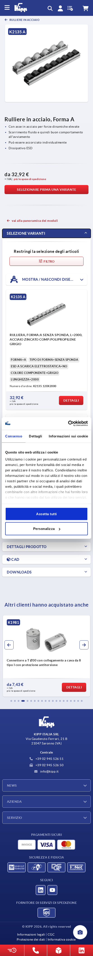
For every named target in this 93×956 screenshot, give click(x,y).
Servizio (14, 817)
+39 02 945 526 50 (49, 765)
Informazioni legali (31, 934)
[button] (11, 701)
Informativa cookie (62, 939)
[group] (46, 656)
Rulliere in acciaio (24, 19)
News (12, 785)
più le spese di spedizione (30, 179)
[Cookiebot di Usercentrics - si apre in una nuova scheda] (68, 424)
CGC (51, 934)
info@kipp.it (49, 771)
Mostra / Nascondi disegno (50, 279)
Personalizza (44, 529)
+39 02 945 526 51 (49, 759)
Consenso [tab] (13, 436)
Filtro (49, 261)
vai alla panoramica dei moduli (35, 220)
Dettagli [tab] (35, 436)
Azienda (14, 801)
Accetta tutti (46, 514)
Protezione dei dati (31, 939)
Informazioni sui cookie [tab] (68, 436)
